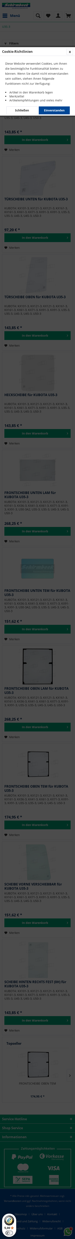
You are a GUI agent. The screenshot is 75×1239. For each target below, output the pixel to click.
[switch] (9, 1233)
